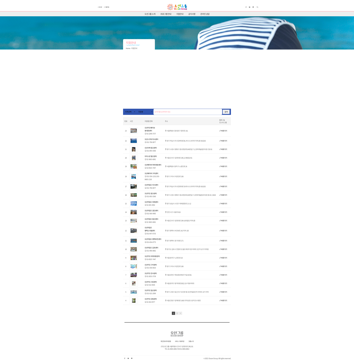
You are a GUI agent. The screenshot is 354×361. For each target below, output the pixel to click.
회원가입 (107, 7)
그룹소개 (190, 341)
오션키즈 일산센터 (151, 290)
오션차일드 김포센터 (151, 247)
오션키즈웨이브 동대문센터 (150, 129)
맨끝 (180, 313)
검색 (226, 112)
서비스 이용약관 (179, 341)
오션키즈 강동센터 (151, 299)
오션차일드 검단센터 (151, 210)
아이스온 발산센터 (151, 156)
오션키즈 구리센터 (151, 265)
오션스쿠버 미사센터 (151, 139)
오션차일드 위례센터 (151, 202)
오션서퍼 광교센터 (151, 148)
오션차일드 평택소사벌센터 (150, 229)
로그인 (100, 7)
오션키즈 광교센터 (151, 193)
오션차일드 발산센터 (151, 219)
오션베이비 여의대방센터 (153, 165)
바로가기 (224, 131)
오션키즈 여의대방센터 (152, 256)
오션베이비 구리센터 (151, 173)
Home (128, 48)
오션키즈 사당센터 (151, 282)
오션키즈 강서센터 (151, 273)
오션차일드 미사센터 (151, 185)
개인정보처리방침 (165, 341)
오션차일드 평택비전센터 (153, 239)
